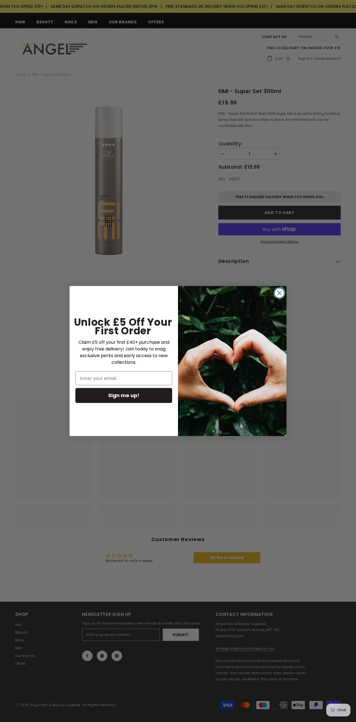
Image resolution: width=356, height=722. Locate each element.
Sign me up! (123, 395)
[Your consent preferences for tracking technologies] (351, 541)
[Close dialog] (279, 293)
